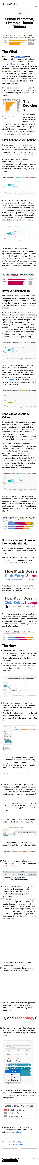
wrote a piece (19, 57)
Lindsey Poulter (10, 4)
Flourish (13, 64)
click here (17, 1132)
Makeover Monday (18, 88)
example (12, 380)
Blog (19, 13)
